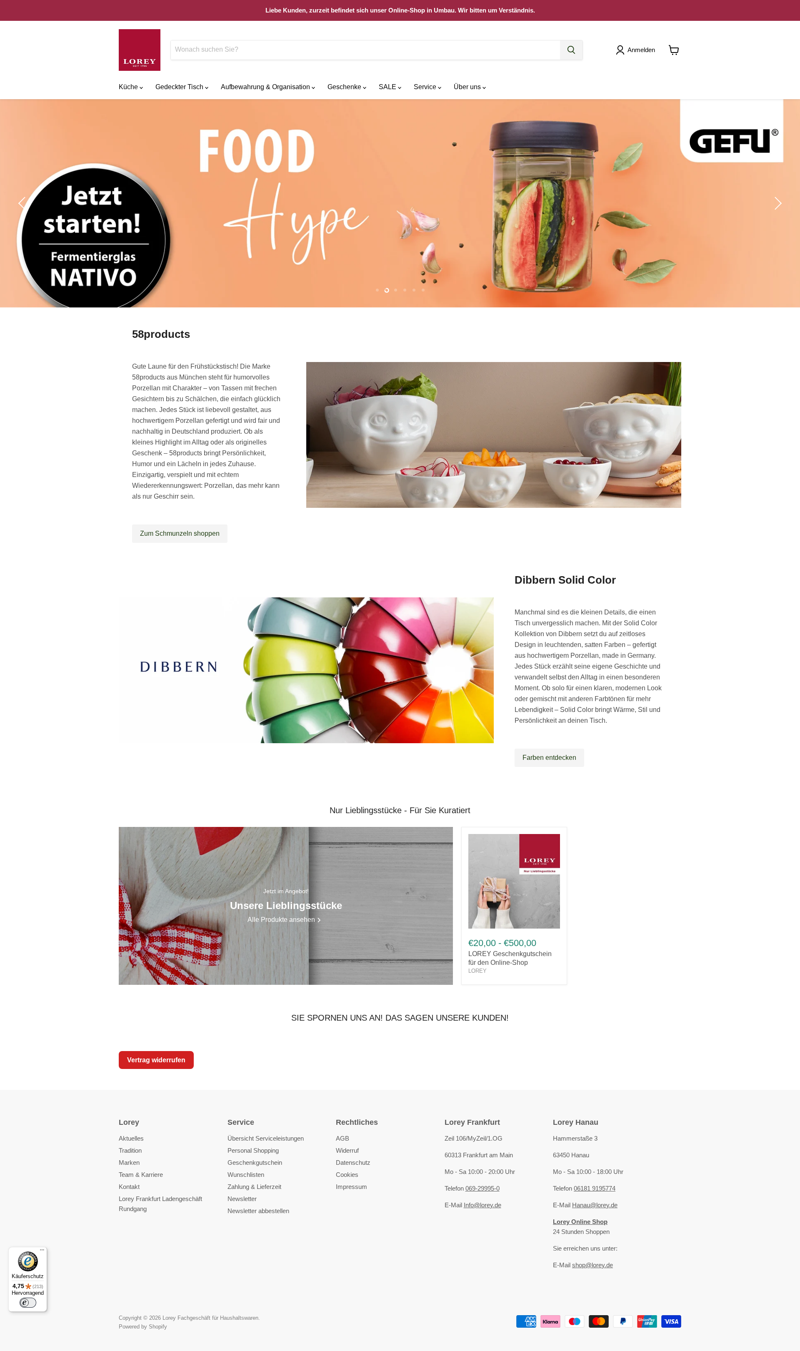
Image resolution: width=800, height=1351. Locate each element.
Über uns (468, 86)
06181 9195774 (594, 1188)
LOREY (477, 971)
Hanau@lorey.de (595, 1205)
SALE (388, 86)
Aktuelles (131, 1138)
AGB (342, 1138)
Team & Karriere (141, 1174)
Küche (129, 86)
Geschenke (345, 86)
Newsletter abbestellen (258, 1210)
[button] (637, 50)
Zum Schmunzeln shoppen (180, 533)
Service (426, 86)
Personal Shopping (253, 1150)
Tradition (130, 1150)
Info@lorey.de (482, 1205)
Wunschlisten (246, 1174)
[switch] (28, 1303)
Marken (129, 1162)
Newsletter (242, 1198)
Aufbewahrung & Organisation (266, 86)
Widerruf (347, 1150)
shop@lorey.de (592, 1265)
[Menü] (42, 1252)
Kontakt (129, 1186)
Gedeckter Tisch (180, 86)
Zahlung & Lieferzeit (254, 1186)
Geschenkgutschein (255, 1162)
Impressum (351, 1186)
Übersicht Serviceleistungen (266, 1138)
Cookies (347, 1174)
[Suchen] (571, 50)
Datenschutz (353, 1162)
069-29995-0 (482, 1188)
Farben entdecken (549, 757)
